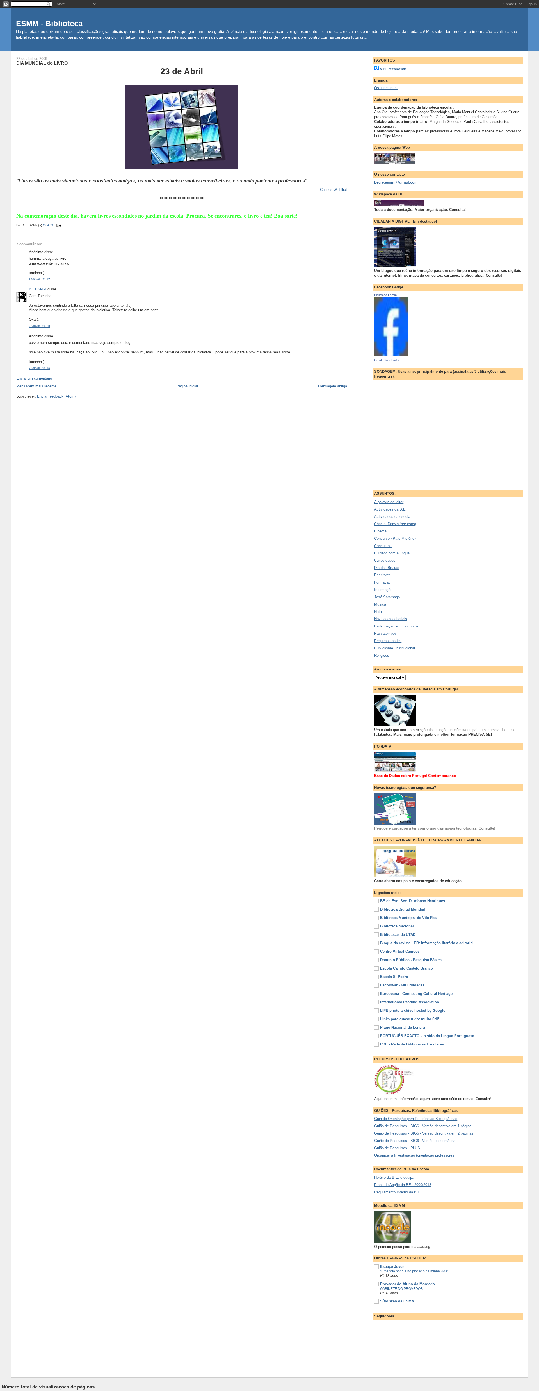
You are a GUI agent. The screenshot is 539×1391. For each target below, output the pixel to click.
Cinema (380, 531)
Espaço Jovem (393, 1266)
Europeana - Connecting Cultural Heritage (416, 994)
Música (380, 604)
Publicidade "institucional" (395, 648)
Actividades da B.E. (390, 509)
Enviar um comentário (34, 378)
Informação (383, 590)
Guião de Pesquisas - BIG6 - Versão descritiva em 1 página (422, 1126)
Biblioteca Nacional (397, 926)
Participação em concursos (396, 626)
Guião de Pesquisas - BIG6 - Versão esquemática (414, 1141)
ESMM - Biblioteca (49, 23)
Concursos (383, 546)
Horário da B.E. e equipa (394, 1177)
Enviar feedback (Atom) (56, 396)
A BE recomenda (393, 69)
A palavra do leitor (388, 502)
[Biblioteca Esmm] (391, 355)
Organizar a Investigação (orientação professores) (414, 1155)
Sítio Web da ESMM (397, 1301)
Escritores (382, 575)
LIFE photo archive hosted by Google (412, 1010)
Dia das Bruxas (386, 568)
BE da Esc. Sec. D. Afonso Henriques (412, 901)
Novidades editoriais (390, 619)
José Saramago (387, 597)
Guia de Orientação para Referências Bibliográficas (415, 1119)
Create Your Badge (387, 360)
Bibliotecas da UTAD (397, 934)
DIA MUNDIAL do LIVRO (42, 63)
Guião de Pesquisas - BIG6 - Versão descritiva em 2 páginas (423, 1133)
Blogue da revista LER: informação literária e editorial (427, 943)
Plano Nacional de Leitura (402, 1027)
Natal (378, 611)
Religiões (381, 655)
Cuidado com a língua (392, 553)
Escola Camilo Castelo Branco (406, 968)
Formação (382, 582)
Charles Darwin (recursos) (395, 524)
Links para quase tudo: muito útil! (409, 1019)
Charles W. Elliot (333, 190)
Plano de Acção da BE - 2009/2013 (402, 1185)
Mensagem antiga (332, 386)
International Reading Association (409, 1002)
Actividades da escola (392, 516)
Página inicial (187, 386)
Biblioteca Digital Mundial (402, 909)
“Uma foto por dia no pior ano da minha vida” (414, 1271)
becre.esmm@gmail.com (396, 182)
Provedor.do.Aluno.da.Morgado (407, 1284)
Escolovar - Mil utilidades (402, 985)
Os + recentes (386, 88)
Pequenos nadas (387, 641)
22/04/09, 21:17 (39, 279)
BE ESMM (37, 289)
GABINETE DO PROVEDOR (401, 1289)
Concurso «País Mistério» (395, 538)
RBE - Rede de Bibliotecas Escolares (412, 1044)
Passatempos (385, 633)
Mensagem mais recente (36, 386)
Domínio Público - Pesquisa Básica (411, 960)
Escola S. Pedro (394, 977)
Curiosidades (384, 560)
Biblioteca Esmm (385, 295)
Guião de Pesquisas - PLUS (397, 1148)
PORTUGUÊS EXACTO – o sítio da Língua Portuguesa (427, 1036)
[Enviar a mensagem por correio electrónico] (58, 225)
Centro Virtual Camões (399, 951)
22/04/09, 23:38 (39, 326)
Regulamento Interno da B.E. (397, 1192)
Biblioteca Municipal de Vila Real (409, 918)
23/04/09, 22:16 (39, 368)
